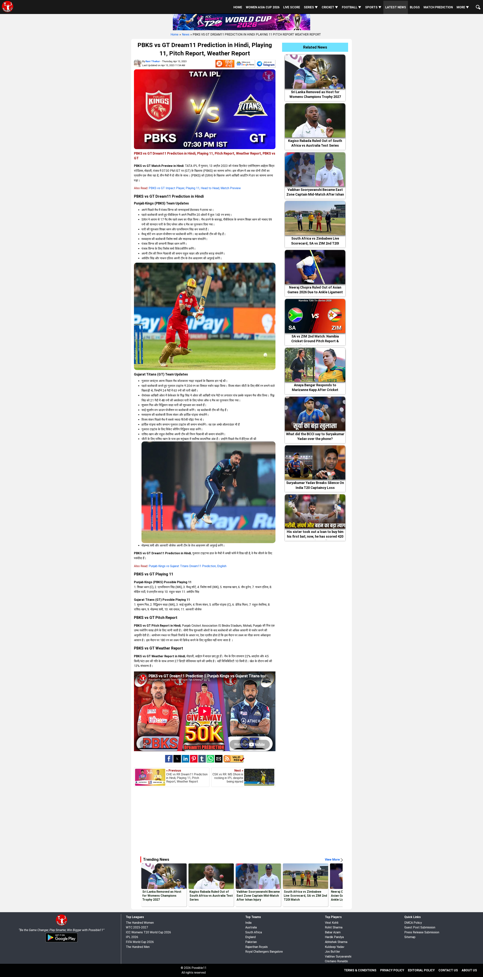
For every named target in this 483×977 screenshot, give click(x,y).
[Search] (477, 4)
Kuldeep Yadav (334, 947)
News (185, 34)
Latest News (395, 7)
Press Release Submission (421, 932)
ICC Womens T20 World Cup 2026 (148, 932)
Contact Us (448, 970)
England (250, 937)
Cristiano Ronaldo (336, 961)
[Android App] (61, 941)
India (248, 922)
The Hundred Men (138, 947)
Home (237, 7)
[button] (169, 759)
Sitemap (409, 937)
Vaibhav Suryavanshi (338, 956)
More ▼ (463, 7)
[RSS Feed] (234, 761)
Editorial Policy (421, 970)
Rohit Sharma (333, 927)
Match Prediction (438, 7)
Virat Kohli (331, 922)
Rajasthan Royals (256, 947)
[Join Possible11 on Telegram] (265, 64)
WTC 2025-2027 (137, 927)
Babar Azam (333, 932)
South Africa (253, 932)
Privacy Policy (392, 970)
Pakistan (251, 942)
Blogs (415, 7)
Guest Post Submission (419, 927)
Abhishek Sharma (336, 942)
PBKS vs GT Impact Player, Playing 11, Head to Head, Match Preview (195, 188)
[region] (241, 821)
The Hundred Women (140, 922)
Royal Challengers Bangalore (264, 951)
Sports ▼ (373, 7)
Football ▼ (351, 7)
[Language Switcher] (225, 64)
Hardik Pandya (334, 937)
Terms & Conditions (360, 970)
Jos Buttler (332, 951)
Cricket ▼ (330, 7)
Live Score (291, 7)
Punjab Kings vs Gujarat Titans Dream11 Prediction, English (187, 566)
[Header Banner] (241, 21)
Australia (251, 927)
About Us (469, 970)
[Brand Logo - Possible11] (61, 925)
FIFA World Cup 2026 (140, 942)
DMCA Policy (413, 922)
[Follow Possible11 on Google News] (245, 64)
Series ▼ (311, 7)
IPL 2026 (132, 937)
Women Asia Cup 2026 (262, 7)
